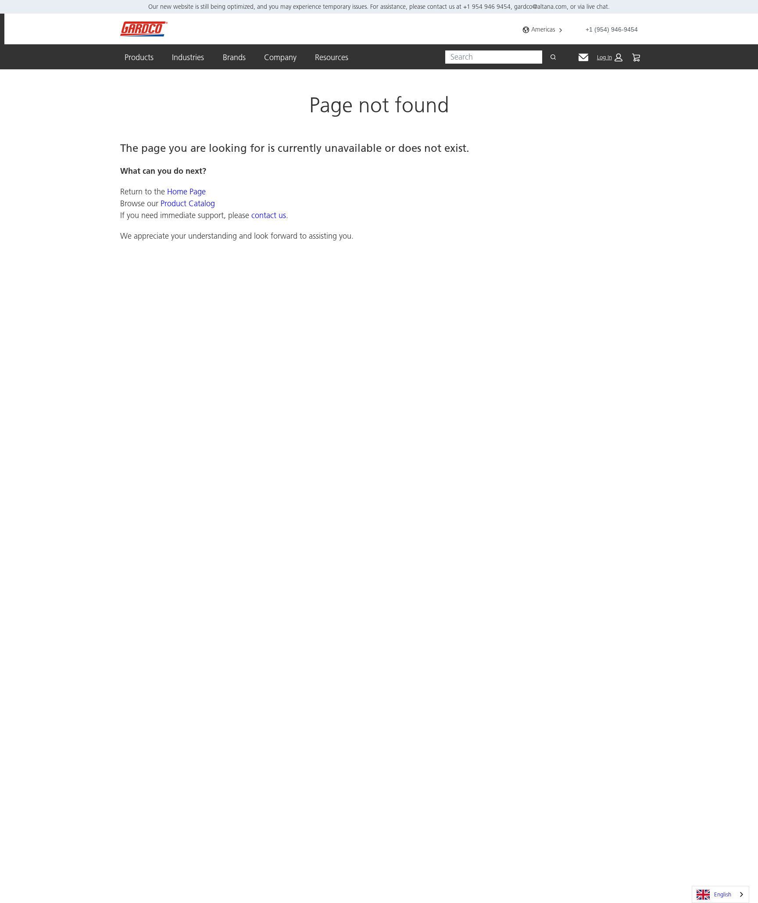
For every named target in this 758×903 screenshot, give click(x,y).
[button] (610, 57)
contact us (268, 215)
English (722, 894)
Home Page (186, 191)
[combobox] (490, 57)
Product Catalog (188, 203)
